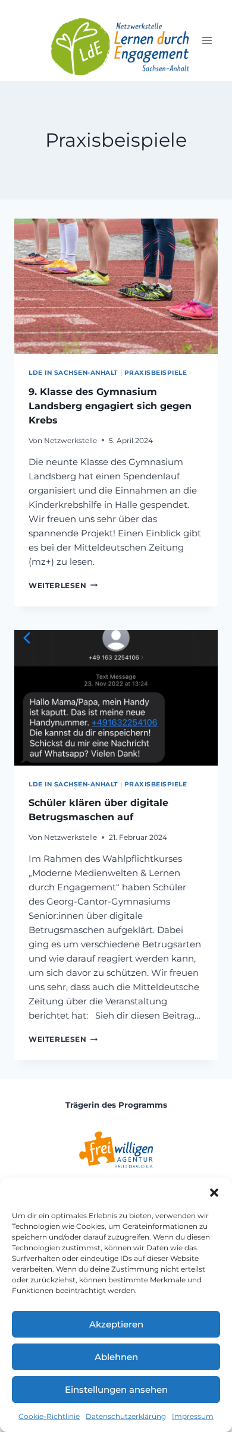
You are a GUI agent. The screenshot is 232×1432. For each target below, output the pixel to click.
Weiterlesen (63, 585)
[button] (214, 1193)
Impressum (193, 1416)
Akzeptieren (116, 1324)
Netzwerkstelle (70, 440)
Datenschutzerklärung (126, 1416)
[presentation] (116, 286)
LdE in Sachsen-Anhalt (73, 373)
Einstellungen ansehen (116, 1389)
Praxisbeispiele (155, 373)
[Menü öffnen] (207, 40)
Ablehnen (116, 1357)
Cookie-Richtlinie (49, 1416)
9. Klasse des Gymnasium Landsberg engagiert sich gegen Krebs (110, 406)
